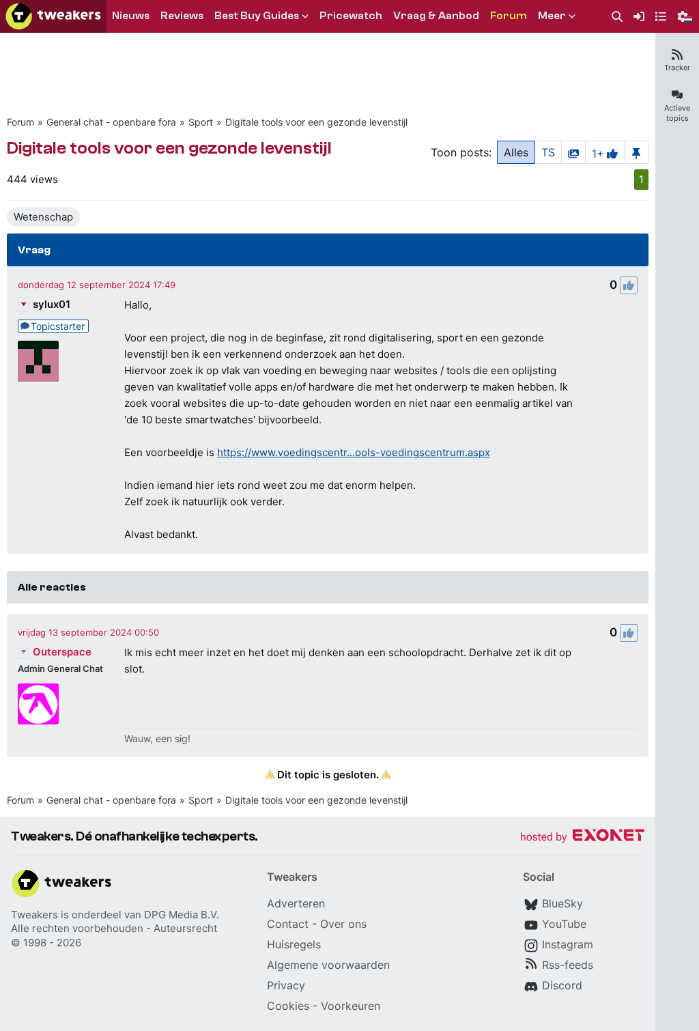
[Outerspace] (38, 703)
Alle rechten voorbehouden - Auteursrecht (114, 928)
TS (548, 152)
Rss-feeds (567, 965)
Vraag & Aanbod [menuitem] (436, 16)
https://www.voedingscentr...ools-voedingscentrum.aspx (353, 452)
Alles (516, 152)
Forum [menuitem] (508, 16)
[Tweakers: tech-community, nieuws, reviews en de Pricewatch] (53, 16)
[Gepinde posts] (636, 152)
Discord (562, 985)
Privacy (286, 985)
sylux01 (51, 304)
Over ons (343, 924)
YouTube (564, 924)
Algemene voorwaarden (328, 965)
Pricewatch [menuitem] (350, 16)
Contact (288, 924)
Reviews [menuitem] (181, 16)
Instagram (567, 944)
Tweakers (34, 914)
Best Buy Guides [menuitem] (256, 16)
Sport (200, 122)
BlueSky (562, 903)
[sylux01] (38, 361)
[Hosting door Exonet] (582, 837)
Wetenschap (43, 216)
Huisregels (294, 944)
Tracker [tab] (677, 67)
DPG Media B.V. (181, 914)
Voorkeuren (350, 1006)
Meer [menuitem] (552, 16)
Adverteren (296, 903)
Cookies (288, 1006)
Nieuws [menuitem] (130, 16)
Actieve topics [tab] (677, 113)
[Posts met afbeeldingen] (573, 152)
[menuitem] (617, 17)
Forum (20, 122)
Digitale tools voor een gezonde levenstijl (316, 122)
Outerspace (62, 651)
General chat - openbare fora (111, 122)
